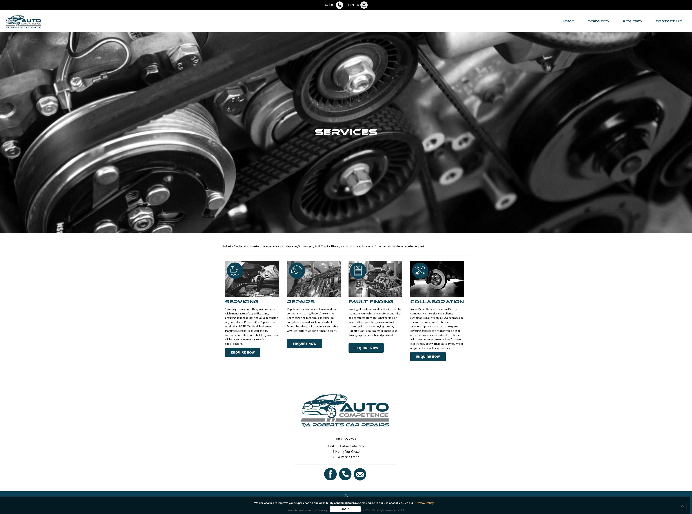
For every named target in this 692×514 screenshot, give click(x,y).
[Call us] (345, 473)
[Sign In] (346, 495)
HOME (568, 21)
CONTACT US (668, 21)
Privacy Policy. (425, 502)
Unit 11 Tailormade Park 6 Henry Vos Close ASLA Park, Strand (346, 451)
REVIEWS (632, 21)
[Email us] (360, 473)
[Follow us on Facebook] (330, 473)
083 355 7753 (346, 439)
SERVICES (598, 21)
